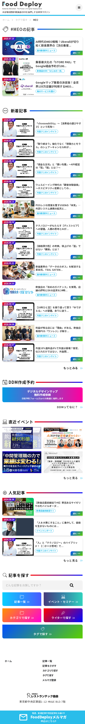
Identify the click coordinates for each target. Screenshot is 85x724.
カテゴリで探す (50, 670)
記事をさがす (49, 666)
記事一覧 (47, 661)
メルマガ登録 (49, 680)
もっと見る (70, 478)
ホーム (5, 19)
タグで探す (21, 19)
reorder (79, 7)
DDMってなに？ (67, 407)
